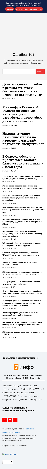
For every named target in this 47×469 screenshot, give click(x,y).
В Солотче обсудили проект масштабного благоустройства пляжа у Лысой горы (22, 161)
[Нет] (44, 6)
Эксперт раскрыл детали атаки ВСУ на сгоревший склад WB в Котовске (20, 314)
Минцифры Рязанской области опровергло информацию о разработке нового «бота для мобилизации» (22, 114)
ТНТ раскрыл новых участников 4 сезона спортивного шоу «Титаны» (21, 282)
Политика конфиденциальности (29, 9)
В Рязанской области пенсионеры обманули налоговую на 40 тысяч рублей (21, 244)
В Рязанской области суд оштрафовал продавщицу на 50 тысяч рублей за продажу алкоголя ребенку (22, 233)
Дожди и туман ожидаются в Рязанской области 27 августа (19, 263)
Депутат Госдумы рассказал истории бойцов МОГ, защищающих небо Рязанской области (22, 292)
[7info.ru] (23, 367)
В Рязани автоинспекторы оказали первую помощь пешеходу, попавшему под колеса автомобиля (21, 197)
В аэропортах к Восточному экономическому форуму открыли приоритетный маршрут (22, 323)
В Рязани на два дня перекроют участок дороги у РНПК (23, 333)
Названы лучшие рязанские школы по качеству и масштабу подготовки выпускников (23, 138)
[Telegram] (4, 420)
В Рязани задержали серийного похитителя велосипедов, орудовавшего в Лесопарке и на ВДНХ (22, 221)
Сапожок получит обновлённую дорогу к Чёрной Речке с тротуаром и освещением (20, 254)
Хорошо (9, 9)
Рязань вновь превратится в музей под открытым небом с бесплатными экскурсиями (23, 187)
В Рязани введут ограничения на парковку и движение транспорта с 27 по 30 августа (22, 273)
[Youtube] (15, 420)
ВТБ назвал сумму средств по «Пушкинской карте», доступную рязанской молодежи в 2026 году (23, 209)
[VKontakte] (10, 420)
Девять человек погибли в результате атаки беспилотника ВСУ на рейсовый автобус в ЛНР (22, 89)
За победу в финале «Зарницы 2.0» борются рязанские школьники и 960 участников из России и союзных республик (21, 303)
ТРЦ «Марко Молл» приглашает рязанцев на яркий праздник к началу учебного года (22, 177)
